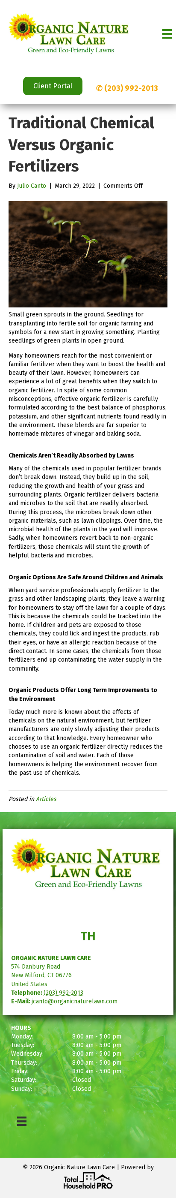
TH (88, 936)
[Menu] (167, 34)
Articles (46, 799)
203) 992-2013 (132, 88)
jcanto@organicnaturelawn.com (74, 1001)
